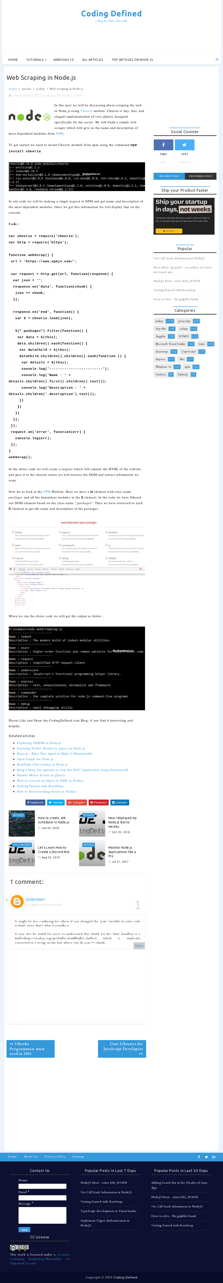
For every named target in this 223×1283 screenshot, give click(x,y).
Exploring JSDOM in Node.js (39, 743)
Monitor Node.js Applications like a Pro (122, 852)
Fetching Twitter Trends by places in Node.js (51, 748)
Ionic (202, 344)
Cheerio (87, 110)
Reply (139, 945)
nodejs (40, 89)
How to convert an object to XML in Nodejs (50, 780)
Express (161, 359)
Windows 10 (63, 59)
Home (13, 59)
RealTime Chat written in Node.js (42, 764)
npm (187, 367)
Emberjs (183, 374)
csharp (184, 328)
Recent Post (169, 176)
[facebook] (199, 1157)
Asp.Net (161, 328)
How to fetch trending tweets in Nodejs (46, 791)
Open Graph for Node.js (35, 759)
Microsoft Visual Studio (170, 344)
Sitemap (78, 1156)
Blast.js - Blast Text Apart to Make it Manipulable (55, 753)
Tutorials (35, 59)
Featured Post (200, 176)
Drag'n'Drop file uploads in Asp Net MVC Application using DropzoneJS (72, 770)
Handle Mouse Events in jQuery (41, 775)
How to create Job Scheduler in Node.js (53, 820)
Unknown (35, 899)
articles (26, 89)
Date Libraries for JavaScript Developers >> (123, 1049)
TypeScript (189, 351)
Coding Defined (111, 13)
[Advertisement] (111, 39)
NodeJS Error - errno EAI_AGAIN (177, 281)
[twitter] (206, 1157)
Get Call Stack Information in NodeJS (179, 258)
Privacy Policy (55, 1156)
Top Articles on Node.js (132, 59)
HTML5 (184, 336)
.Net (181, 359)
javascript (184, 321)
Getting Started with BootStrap (40, 786)
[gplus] (214, 1157)
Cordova (161, 374)
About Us (31, 1156)
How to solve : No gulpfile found (176, 299)
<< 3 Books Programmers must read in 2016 (27, 1049)
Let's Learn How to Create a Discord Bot (53, 850)
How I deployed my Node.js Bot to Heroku (122, 822)
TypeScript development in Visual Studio (108, 1211)
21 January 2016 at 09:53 (43, 905)
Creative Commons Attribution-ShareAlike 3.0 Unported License (40, 1258)
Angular (161, 336)
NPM (59, 133)
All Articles (92, 59)
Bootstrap (162, 351)
